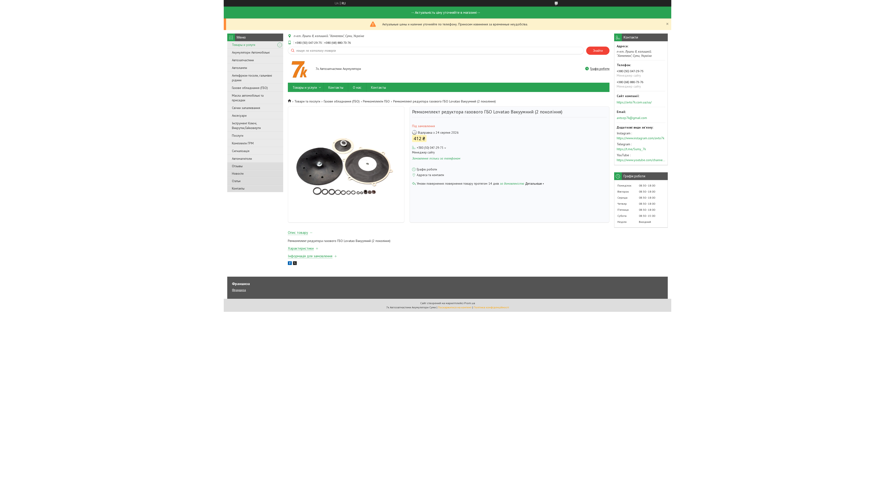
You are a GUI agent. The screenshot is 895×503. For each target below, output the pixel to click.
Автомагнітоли (242, 158)
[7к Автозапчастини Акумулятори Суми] (299, 69)
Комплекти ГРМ (243, 143)
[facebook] (290, 264)
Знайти (598, 50)
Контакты (238, 188)
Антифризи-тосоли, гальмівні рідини (252, 77)
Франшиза (239, 290)
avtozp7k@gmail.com (632, 118)
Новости (238, 173)
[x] (295, 264)
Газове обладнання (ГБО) (250, 88)
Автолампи (239, 68)
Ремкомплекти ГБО (376, 101)
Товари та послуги (307, 101)
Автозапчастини (243, 60)
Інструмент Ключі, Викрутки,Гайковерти (246, 125)
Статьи (236, 181)
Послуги (237, 135)
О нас (357, 87)
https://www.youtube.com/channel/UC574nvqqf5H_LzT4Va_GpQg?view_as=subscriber (641, 160)
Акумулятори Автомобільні (251, 52)
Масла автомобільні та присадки (248, 97)
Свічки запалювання (246, 108)
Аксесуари (239, 115)
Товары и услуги (243, 45)
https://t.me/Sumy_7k (631, 149)
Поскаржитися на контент (455, 307)
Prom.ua (469, 303)
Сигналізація (240, 151)
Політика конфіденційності (491, 307)
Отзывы (237, 166)
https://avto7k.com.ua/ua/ (634, 102)
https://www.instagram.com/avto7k (640, 138)
